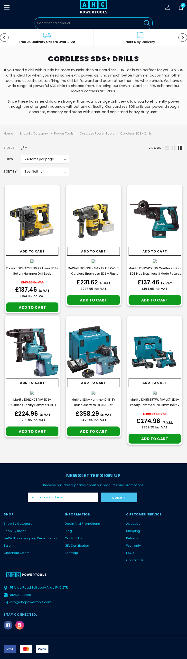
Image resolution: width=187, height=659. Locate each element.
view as (155, 148)
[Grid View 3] (180, 148)
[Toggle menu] (6, 7)
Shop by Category (18, 523)
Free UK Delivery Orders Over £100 (47, 41)
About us (133, 523)
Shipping (133, 531)
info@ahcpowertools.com (30, 602)
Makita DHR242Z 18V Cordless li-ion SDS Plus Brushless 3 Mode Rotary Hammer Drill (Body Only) (155, 273)
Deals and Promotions (82, 523)
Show (8, 159)
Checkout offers (16, 553)
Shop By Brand (15, 531)
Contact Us (73, 538)
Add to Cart (32, 251)
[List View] (167, 148)
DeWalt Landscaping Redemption (30, 538)
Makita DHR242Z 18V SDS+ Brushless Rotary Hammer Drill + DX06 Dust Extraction (32, 404)
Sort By (10, 171)
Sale (7, 545)
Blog (68, 531)
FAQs (130, 553)
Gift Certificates (77, 545)
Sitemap (71, 553)
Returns (132, 538)
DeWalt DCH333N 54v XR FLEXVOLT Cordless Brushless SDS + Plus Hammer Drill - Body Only (93, 273)
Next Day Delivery (140, 41)
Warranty (133, 545)
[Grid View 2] (173, 148)
